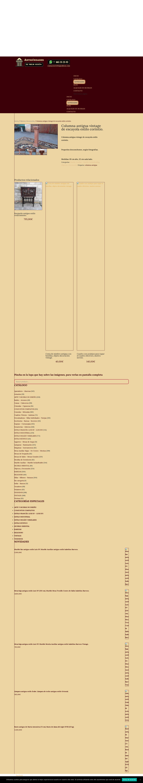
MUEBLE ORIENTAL (21, 466)
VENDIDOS (18, 492)
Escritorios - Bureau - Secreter (25, 421)
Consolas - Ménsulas (22, 412)
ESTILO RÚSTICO (20, 439)
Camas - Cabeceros (21, 403)
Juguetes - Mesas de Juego (24, 442)
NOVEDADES (79, 82)
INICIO (69, 97)
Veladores (17, 490)
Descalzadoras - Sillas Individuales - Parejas (30, 418)
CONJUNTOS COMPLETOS (24, 409)
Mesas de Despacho (21, 454)
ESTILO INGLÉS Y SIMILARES (25, 436)
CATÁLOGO (71, 100)
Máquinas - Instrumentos (23, 448)
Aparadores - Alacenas (22, 391)
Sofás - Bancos (19, 484)
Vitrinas (17, 498)
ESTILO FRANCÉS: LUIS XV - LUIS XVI (28, 430)
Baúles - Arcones (20, 400)
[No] (140, 780)
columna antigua (91, 165)
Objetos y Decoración (27, 121)
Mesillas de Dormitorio (22, 460)
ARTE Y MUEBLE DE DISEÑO (25, 397)
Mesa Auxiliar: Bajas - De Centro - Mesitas (30, 451)
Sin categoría (19, 481)
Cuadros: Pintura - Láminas (24, 415)
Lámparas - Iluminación (23, 445)
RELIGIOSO (18, 475)
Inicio (16, 121)
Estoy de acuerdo (129, 779)
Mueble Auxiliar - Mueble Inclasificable (84, 162)
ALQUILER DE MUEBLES (83, 88)
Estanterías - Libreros (22, 427)
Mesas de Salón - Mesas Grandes (26, 457)
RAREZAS (17, 472)
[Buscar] (126, 381)
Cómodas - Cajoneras (22, 406)
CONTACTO (71, 112)
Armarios (17, 394)
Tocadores (18, 487)
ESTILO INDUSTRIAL (22, 433)
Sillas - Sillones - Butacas (23, 478)
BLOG (69, 106)
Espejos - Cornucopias (22, 424)
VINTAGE (17, 496)
